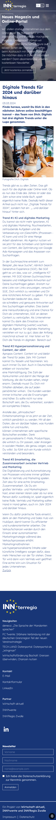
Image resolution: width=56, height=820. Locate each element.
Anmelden (10, 787)
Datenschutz (27, 816)
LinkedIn (7, 688)
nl (42, 5)
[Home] (15, 5)
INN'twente (9, 710)
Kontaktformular (12, 681)
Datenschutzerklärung (36, 776)
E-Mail (6, 675)
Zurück (6, 570)
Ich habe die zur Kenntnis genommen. (28, 777)
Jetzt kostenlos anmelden (18, 70)
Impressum (9, 816)
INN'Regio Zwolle (12, 716)
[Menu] (47, 5)
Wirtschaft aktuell (12, 703)
